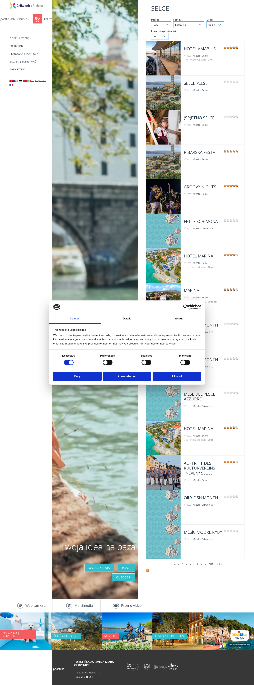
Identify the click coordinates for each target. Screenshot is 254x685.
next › (211, 563)
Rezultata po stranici (163, 31)
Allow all (177, 376)
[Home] (7, 1)
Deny (77, 376)
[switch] (107, 362)
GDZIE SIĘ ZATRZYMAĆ (23, 61)
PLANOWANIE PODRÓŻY (24, 53)
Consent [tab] (75, 318)
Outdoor (123, 577)
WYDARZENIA (17, 69)
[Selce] (12, 81)
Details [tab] (127, 318)
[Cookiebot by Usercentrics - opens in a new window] (186, 307)
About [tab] (179, 318)
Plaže (126, 568)
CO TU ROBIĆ (17, 46)
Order (209, 19)
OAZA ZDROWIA (99, 568)
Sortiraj (177, 19)
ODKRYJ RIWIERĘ (19, 38)
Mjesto (155, 19)
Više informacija (163, 58)
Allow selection (127, 376)
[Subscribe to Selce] (147, 570)
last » (219, 563)
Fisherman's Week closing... (26, 19)
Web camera (35, 605)
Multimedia (83, 605)
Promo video (131, 605)
